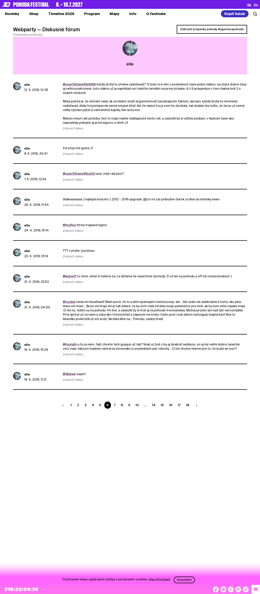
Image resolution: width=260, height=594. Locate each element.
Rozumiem (184, 579)
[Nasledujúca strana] (196, 405)
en (256, 5)
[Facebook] (216, 589)
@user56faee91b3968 (79, 84)
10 (137, 405)
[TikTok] (246, 589)
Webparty (24, 29)
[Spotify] (238, 589)
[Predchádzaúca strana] (64, 405)
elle (27, 84)
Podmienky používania (27, 34)
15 (162, 405)
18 (187, 405)
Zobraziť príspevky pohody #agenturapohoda (212, 29)
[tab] (33, 13)
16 (170, 405)
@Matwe (69, 374)
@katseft (69, 276)
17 (179, 405)
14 (153, 405)
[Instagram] (231, 589)
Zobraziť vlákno (73, 128)
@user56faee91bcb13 (79, 173)
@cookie (69, 302)
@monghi (70, 344)
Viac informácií (159, 579)
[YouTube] (223, 589)
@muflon (69, 225)
